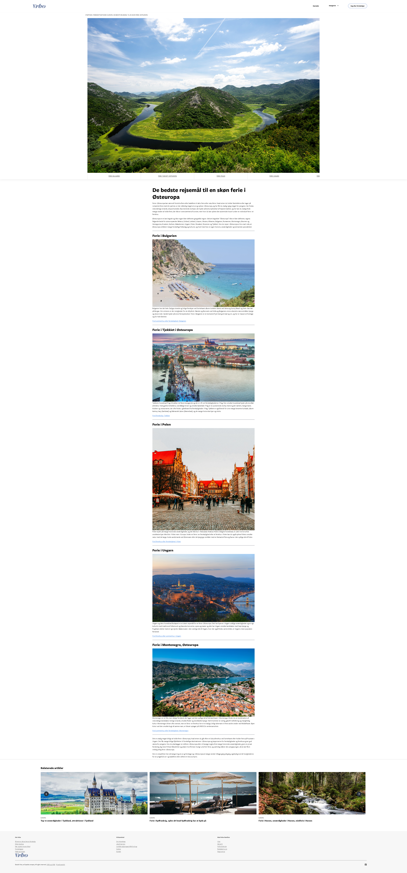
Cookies (118, 849)
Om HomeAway (120, 841)
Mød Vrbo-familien (223, 837)
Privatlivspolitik (60, 864)
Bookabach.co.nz (222, 849)
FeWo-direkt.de (222, 846)
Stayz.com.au (221, 851)
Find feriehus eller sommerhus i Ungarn (166, 636)
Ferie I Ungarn (274, 176)
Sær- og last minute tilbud (22, 846)
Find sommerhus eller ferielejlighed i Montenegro (170, 730)
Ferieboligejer (19, 849)
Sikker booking (19, 844)
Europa (110, 15)
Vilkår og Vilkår (51, 864)
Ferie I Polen (221, 176)
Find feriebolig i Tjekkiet (161, 415)
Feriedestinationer (99, 15)
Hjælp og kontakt (20, 851)
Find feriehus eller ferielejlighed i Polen (166, 541)
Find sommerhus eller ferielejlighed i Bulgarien (169, 321)
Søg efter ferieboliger (358, 6)
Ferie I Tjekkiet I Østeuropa (167, 176)
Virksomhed (120, 837)
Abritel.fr (220, 844)
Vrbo (218, 841)
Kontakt (118, 851)
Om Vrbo (18, 837)
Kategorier (332, 6)
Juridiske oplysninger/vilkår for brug (126, 846)
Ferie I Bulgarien (114, 176)
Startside (316, 6)
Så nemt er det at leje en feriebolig (25, 841)
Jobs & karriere (120, 844)
